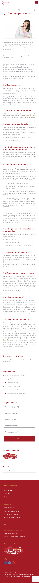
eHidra (32, 574)
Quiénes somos (9, 507)
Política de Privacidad (13, 576)
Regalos (17, 222)
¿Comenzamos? (9, 490)
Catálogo (7, 493)
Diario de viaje (30, 115)
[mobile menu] (36, 2)
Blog (5, 496)
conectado (21, 360)
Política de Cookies (27, 576)
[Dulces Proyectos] (6, 2)
